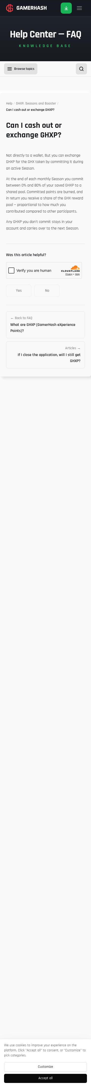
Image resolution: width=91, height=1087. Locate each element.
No (47, 290)
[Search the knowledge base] (81, 68)
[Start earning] (66, 8)
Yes (19, 290)
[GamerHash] (26, 8)
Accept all (45, 1078)
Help (9, 103)
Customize (45, 1066)
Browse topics (24, 69)
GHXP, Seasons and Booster (36, 103)
